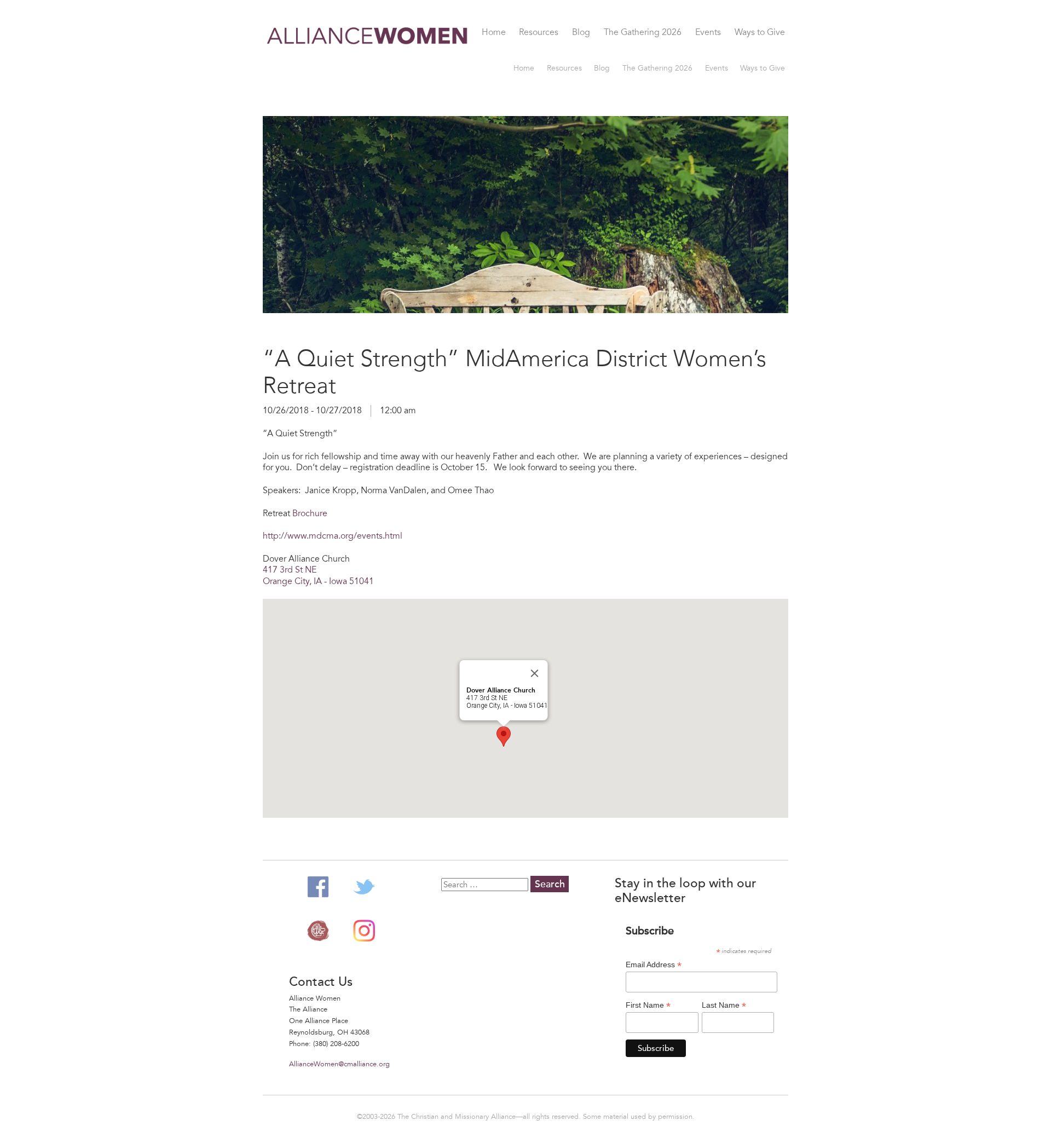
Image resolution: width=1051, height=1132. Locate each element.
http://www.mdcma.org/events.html (332, 535)
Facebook (318, 887)
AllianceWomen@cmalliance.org (339, 1064)
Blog (581, 32)
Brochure (309, 513)
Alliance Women (368, 56)
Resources (538, 32)
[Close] (535, 673)
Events (708, 32)
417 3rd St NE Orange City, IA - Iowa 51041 (318, 575)
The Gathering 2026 (643, 32)
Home (494, 32)
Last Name (724, 1005)
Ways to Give (760, 32)
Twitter (364, 887)
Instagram (364, 931)
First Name (648, 1005)
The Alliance (318, 931)
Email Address (654, 965)
